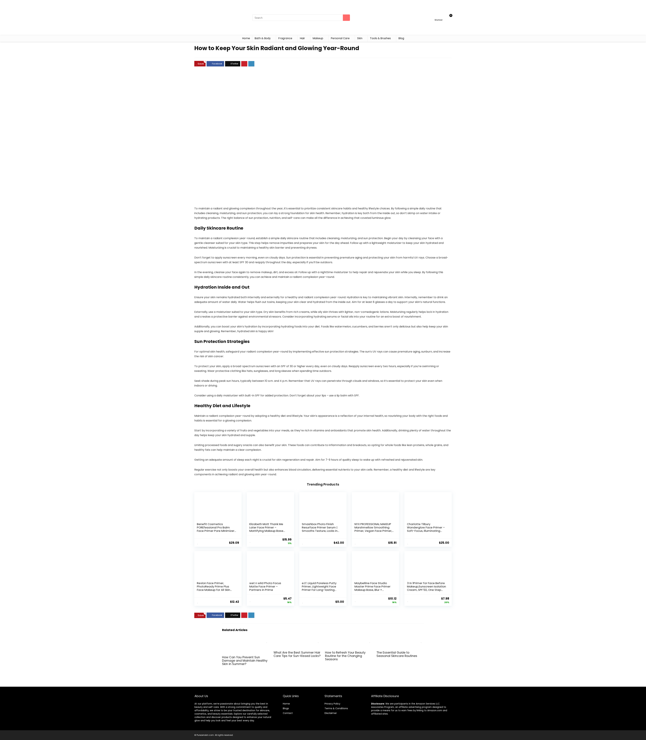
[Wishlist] (438, 16)
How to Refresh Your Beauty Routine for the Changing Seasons (345, 656)
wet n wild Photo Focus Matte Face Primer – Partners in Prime (265, 586)
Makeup (318, 38)
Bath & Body (263, 38)
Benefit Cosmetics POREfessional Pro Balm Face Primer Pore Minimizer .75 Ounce (215, 529)
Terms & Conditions (336, 708)
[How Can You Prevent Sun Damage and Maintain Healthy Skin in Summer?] (246, 640)
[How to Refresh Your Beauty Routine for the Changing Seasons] (348, 640)
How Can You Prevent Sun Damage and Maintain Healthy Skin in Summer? (244, 660)
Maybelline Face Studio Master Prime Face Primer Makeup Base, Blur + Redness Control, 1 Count (372, 588)
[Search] (346, 17)
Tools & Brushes (380, 38)
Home (246, 38)
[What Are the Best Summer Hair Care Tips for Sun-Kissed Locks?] (297, 640)
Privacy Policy (332, 703)
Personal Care (340, 38)
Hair (302, 38)
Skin (359, 38)
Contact (288, 713)
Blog (401, 38)
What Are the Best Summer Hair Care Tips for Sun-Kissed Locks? (297, 654)
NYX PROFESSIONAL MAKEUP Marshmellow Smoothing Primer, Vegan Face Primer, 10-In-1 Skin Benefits (373, 529)
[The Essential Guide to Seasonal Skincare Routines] (400, 640)
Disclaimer (331, 713)
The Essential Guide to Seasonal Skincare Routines (396, 654)
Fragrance (285, 38)
